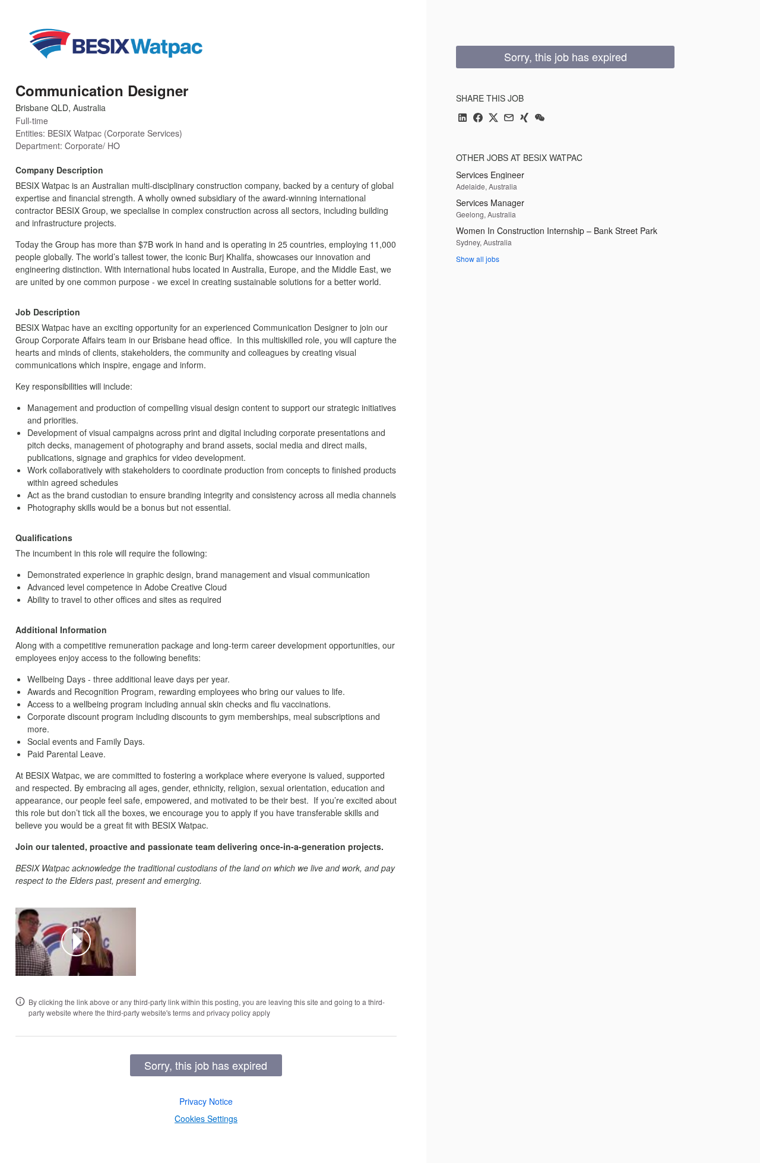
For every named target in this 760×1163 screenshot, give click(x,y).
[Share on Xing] (524, 118)
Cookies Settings (206, 1118)
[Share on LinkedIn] (462, 118)
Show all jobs (477, 259)
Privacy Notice (206, 1101)
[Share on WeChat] (539, 118)
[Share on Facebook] (478, 118)
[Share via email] (509, 118)
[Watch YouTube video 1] (76, 941)
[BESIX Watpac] (115, 42)
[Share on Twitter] (493, 118)
